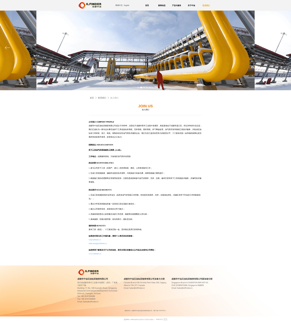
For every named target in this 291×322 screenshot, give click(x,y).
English (126, 5)
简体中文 (119, 5)
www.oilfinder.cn (95, 254)
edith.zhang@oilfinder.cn (98, 243)
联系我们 (102, 98)
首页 (92, 98)
